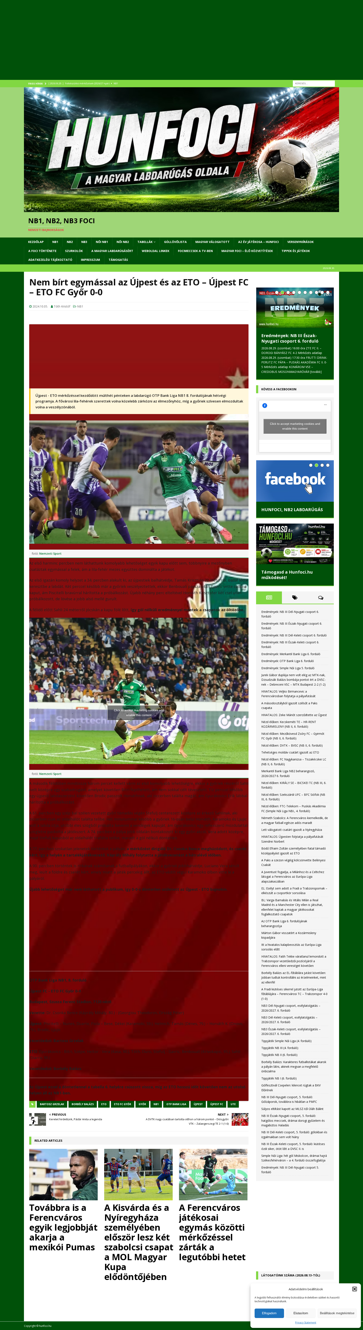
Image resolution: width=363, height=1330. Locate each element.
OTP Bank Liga (176, 1104)
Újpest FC (216, 1104)
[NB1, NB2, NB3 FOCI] (181, 210)
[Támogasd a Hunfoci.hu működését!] (295, 544)
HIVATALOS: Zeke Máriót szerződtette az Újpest (294, 715)
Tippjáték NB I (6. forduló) (279, 1078)
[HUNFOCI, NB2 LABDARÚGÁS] (295, 480)
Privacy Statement (305, 1322)
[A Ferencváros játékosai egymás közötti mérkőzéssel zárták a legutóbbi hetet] (214, 1174)
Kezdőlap (36, 242)
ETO (104, 1104)
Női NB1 (102, 242)
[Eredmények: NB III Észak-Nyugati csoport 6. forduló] (295, 308)
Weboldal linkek (155, 251)
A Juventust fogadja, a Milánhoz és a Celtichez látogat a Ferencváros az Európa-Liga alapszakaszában (292, 876)
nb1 (156, 1104)
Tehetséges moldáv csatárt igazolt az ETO (290, 752)
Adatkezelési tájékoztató (50, 260)
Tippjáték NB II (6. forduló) (279, 1055)
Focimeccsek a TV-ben (195, 251)
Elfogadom (269, 1313)
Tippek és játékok (295, 251)
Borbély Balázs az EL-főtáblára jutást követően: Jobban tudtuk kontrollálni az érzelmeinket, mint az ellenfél (293, 977)
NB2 (70, 242)
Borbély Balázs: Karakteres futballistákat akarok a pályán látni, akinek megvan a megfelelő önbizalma (293, 1066)
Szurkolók (74, 251)
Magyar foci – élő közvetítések (247, 251)
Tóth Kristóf (62, 306)
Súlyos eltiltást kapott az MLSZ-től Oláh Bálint (292, 1109)
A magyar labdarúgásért (112, 251)
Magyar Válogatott (212, 242)
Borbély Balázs (83, 1104)
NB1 (55, 242)
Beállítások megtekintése (337, 1313)
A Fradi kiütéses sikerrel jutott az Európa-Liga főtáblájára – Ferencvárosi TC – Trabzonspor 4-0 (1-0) (294, 994)
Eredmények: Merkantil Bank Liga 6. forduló (290, 654)
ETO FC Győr (122, 1104)
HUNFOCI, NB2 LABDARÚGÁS (292, 509)
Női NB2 (123, 242)
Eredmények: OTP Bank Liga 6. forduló (287, 661)
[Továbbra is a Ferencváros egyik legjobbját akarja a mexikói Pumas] (64, 1174)
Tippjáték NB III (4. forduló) (279, 1048)
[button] (354, 1289)
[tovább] (316, 372)
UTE (233, 1104)
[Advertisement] (150, 45)
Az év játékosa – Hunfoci (258, 242)
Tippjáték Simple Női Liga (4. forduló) (286, 1041)
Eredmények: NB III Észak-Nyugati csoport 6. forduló (289, 338)
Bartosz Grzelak (52, 1104)
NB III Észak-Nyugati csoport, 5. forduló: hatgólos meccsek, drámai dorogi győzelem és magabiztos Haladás (293, 1120)
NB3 (84, 242)
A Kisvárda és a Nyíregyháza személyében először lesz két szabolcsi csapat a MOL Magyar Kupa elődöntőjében (138, 1241)
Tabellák (145, 242)
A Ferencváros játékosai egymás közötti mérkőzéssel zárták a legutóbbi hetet (212, 1232)
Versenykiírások (300, 242)
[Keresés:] (314, 83)
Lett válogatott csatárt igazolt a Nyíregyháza (291, 830)
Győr (142, 1104)
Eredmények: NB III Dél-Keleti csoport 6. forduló (294, 635)
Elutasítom (300, 1313)
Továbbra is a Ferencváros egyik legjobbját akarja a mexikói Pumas (63, 1227)
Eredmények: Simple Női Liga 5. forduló (287, 668)
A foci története (42, 251)
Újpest (198, 1104)
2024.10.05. (40, 306)
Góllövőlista (175, 242)
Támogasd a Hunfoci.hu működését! (287, 574)
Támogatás (118, 260)
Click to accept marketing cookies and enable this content (139, 713)
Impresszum (90, 260)
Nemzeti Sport (50, 553)
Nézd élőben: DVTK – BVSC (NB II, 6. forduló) (292, 745)
